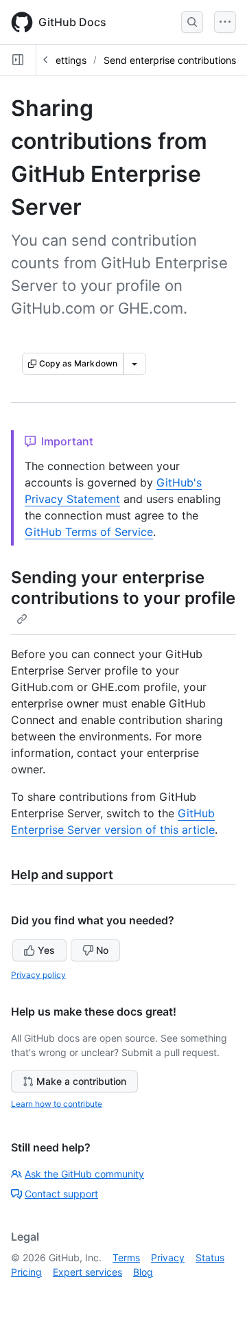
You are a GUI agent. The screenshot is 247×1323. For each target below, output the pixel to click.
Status (210, 1257)
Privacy (168, 1257)
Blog (143, 1272)
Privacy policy (38, 975)
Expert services (87, 1272)
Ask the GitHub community (84, 1174)
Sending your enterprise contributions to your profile (123, 587)
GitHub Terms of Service (89, 532)
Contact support (61, 1193)
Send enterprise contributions (170, 60)
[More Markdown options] (134, 364)
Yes (46, 950)
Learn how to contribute (56, 1104)
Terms (126, 1257)
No (102, 950)
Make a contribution (81, 1081)
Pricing (26, 1272)
